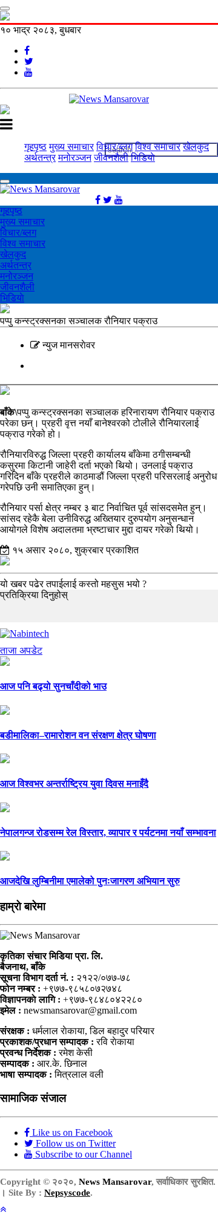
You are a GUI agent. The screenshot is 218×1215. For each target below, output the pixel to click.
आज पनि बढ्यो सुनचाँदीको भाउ (53, 686)
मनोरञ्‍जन (74, 157)
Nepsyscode (67, 1192)
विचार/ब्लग (114, 147)
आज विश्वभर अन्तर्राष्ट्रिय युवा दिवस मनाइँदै (74, 783)
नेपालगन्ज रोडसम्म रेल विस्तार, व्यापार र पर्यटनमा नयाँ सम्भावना (108, 832)
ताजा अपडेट (21, 650)
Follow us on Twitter (74, 1143)
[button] (3, 1209)
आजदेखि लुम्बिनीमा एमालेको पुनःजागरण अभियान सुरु (90, 881)
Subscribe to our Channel (82, 1154)
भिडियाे (143, 157)
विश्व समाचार (157, 147)
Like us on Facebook (71, 1132)
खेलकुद (196, 147)
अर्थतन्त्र (40, 157)
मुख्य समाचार (71, 147)
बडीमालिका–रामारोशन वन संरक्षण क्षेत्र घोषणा (78, 735)
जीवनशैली (111, 157)
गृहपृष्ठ (35, 147)
